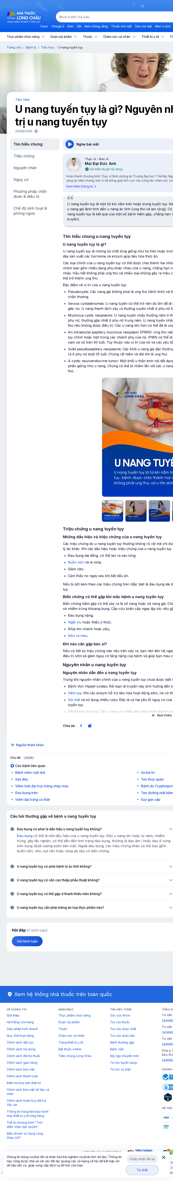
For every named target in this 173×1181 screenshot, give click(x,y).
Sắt (79, 26)
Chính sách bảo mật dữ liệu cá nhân (28, 1092)
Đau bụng (24, 836)
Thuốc (63, 1029)
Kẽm (70, 26)
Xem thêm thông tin (79, 186)
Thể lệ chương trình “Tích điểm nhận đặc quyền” (25, 1124)
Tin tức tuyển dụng (123, 1062)
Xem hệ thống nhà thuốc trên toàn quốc (63, 994)
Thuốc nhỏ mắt (121, 26)
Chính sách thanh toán (22, 1076)
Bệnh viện (117, 1049)
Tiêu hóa (47, 47)
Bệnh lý (31, 47)
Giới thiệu (13, 1015)
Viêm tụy (75, 693)
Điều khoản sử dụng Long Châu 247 (25, 1135)
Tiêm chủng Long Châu (74, 1056)
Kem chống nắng (96, 26)
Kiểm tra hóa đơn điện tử (24, 1083)
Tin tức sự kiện (120, 1069)
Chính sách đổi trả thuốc (24, 1056)
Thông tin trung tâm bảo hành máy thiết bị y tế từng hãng (28, 1114)
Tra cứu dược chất (123, 1029)
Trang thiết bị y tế (70, 1042)
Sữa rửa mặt (143, 26)
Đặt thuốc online (69, 1049)
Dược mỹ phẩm (69, 1022)
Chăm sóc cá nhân (71, 1035)
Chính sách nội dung (21, 1049)
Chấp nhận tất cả (142, 1159)
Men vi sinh (163, 26)
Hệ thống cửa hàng (20, 1022)
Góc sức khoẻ (120, 1015)
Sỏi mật (74, 700)
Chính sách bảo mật (21, 1069)
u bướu (28, 757)
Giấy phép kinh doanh (22, 1029)
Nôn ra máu (77, 636)
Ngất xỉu (74, 622)
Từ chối (142, 1170)
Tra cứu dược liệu (122, 1035)
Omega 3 (57, 26)
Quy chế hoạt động (20, 1035)
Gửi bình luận (27, 941)
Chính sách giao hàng (22, 1062)
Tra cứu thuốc (120, 1022)
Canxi (44, 26)
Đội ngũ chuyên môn (124, 1056)
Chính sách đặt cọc (20, 1042)
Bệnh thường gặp (122, 1042)
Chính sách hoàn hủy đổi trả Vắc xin (26, 1103)
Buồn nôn (76, 562)
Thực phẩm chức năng (74, 1015)
